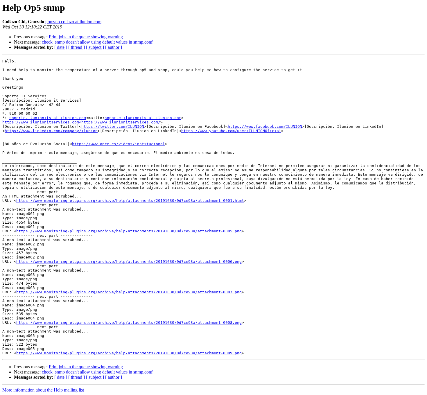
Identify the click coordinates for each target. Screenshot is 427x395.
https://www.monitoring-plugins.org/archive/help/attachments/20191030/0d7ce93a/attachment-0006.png (129, 261)
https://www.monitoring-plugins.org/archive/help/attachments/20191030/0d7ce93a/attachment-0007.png (129, 292)
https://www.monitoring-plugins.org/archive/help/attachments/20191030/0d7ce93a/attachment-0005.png (129, 231)
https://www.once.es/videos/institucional (118, 144)
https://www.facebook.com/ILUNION (265, 126)
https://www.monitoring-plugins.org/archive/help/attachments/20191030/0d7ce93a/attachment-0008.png (129, 322)
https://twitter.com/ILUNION (112, 126)
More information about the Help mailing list (43, 389)
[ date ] (60, 47)
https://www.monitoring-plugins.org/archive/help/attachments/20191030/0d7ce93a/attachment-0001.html (130, 200)
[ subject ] (95, 47)
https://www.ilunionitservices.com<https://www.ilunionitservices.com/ (81, 122)
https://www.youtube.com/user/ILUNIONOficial (231, 131)
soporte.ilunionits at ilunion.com (47, 118)
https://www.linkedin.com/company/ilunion (51, 131)
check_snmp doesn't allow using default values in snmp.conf (97, 42)
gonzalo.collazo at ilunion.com (73, 21)
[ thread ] (76, 47)
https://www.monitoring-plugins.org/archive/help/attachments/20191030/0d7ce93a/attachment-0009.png (129, 353)
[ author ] (113, 47)
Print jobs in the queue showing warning (86, 36)
